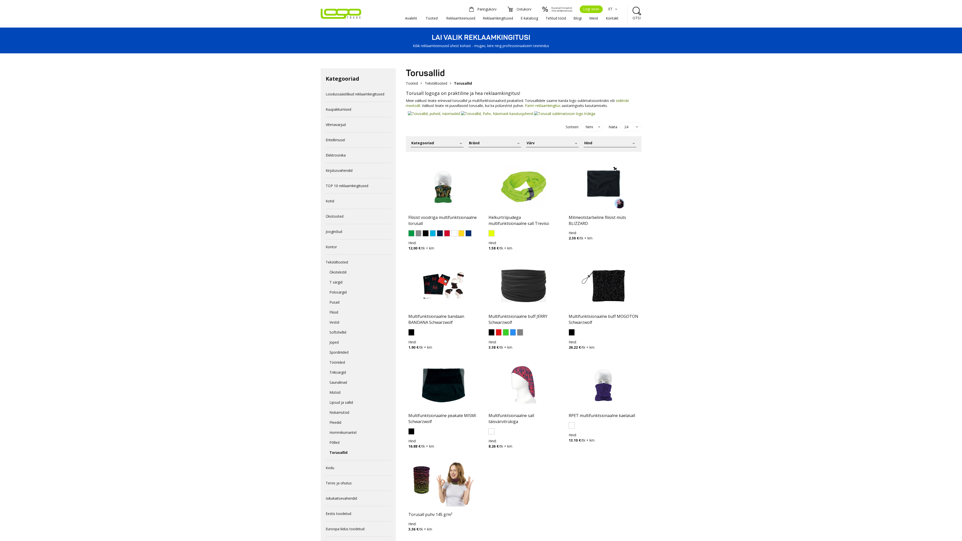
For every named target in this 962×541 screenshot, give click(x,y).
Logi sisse (591, 9)
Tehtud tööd (556, 18)
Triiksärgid (337, 372)
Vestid (334, 322)
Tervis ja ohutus (339, 483)
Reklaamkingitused (498, 18)
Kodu (330, 467)
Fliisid (333, 312)
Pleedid (335, 422)
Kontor (331, 246)
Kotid (330, 201)
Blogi (577, 18)
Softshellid (337, 332)
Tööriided (337, 362)
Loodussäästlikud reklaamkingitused (355, 94)
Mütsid (334, 392)
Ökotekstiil (337, 272)
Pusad (334, 302)
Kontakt (612, 18)
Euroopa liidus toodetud (345, 528)
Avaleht (411, 18)
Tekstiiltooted (337, 262)
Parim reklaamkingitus (543, 105)
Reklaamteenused (460, 18)
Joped (334, 342)
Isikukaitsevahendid (341, 498)
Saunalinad (338, 382)
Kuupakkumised (338, 109)
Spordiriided (338, 352)
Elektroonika (336, 155)
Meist (593, 18)
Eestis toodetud (338, 513)
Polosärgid (338, 292)
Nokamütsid (339, 412)
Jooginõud (334, 231)
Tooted (432, 18)
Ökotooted (334, 216)
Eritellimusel (335, 140)
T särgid (335, 282)
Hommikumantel (342, 432)
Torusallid (338, 452)
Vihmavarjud (336, 124)
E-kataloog (529, 18)
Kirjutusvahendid (339, 170)
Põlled (334, 442)
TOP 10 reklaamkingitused (347, 185)
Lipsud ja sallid (341, 402)
